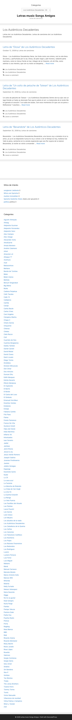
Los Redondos (9, 546)
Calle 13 (7, 297)
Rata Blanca (8, 629)
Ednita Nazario (9, 380)
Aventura (7, 260)
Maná (6, 566)
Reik (5, 635)
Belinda (6, 280)
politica (6, 202)
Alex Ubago (8, 237)
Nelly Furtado (9, 586)
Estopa (6, 409)
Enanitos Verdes (10, 403)
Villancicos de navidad (12, 698)
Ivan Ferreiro (8, 440)
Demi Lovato (8, 357)
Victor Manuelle (9, 695)
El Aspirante (8, 386)
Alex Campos (9, 234)
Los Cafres (8, 529)
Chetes (6, 331)
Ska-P (6, 672)
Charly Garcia (9, 323)
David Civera (8, 354)
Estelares (7, 406)
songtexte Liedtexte (11, 190)
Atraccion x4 (8, 254)
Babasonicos (8, 265)
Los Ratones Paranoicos (13, 543)
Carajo (6, 306)
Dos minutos (8, 372)
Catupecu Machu (10, 317)
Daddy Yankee (9, 346)
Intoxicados (8, 437)
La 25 (6, 477)
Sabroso (7, 655)
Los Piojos (7, 541)
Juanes (6, 463)
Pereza (6, 621)
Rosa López (8, 649)
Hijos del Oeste (9, 429)
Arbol (6, 251)
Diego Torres (8, 360)
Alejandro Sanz (9, 231)
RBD (5, 632)
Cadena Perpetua (10, 291)
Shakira (6, 667)
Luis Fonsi (7, 558)
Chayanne (7, 326)
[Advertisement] (36, 169)
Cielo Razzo (8, 334)
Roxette (7, 652)
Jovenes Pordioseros (12, 460)
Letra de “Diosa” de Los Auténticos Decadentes (29, 47)
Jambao (7, 446)
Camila (6, 303)
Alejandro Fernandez (11, 228)
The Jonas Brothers (11, 684)
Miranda (7, 581)
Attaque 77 (8, 257)
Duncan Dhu (8, 374)
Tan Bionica (8, 678)
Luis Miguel (8, 561)
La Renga (7, 498)
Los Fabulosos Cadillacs (13, 535)
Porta (6, 624)
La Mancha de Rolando (12, 486)
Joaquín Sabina (9, 457)
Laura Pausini (9, 509)
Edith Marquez (9, 377)
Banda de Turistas (11, 271)
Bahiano (7, 268)
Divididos (7, 363)
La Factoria (8, 483)
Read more (50, 63)
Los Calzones (9, 532)
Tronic (6, 692)
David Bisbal (8, 351)
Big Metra (7, 286)
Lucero (6, 552)
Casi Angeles (9, 314)
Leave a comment (11, 75)
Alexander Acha (10, 240)
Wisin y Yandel (9, 704)
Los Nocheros (9, 538)
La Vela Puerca (9, 500)
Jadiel (6, 443)
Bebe (6, 274)
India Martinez (9, 432)
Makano (7, 563)
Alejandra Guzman (11, 225)
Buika (6, 288)
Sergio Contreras (10, 658)
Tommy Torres (9, 690)
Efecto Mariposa (10, 383)
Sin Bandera (8, 669)
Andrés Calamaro (10, 248)
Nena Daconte (9, 592)
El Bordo (7, 392)
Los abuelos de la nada (12, 521)
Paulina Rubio (9, 618)
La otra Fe (7, 492)
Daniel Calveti (9, 349)
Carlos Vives (8, 311)
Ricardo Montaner (10, 641)
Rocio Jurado (9, 647)
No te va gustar (9, 598)
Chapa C (7, 320)
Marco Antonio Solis (11, 575)
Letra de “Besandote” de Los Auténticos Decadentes (32, 126)
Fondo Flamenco (10, 420)
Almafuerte (8, 243)
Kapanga (7, 469)
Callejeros (7, 300)
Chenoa (7, 329)
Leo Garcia (8, 512)
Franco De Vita (9, 423)
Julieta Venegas (10, 466)
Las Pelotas (8, 506)
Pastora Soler (9, 612)
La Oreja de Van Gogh (12, 489)
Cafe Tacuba (8, 294)
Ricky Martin (8, 644)
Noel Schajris (9, 601)
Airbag (6, 223)
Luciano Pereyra (10, 555)
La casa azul (8, 480)
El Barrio (7, 389)
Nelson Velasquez (10, 589)
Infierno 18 (8, 435)
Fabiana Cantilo (10, 412)
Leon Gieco (8, 515)
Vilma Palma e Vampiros (13, 701)
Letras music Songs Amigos (36, 15)
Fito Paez (7, 414)
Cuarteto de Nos (10, 340)
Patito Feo (7, 615)
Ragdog (7, 626)
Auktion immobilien (11, 196)
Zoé (5, 707)
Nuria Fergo (8, 604)
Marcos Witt (8, 578)
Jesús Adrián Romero (12, 455)
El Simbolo (8, 397)
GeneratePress (52, 717)
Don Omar (7, 369)
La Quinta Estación (11, 495)
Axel (5, 263)
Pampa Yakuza (9, 609)
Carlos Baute (8, 309)
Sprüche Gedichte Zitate (13, 199)
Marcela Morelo (9, 572)
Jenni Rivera (8, 449)
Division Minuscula (11, 366)
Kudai (6, 475)
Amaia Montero (9, 245)
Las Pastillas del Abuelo (13, 503)
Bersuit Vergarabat (11, 283)
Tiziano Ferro (9, 687)
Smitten (7, 675)
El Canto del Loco (10, 394)
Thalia (6, 681)
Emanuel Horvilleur (11, 400)
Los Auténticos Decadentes (15, 69)
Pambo (6, 606)
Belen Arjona (8, 277)
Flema (6, 417)
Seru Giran (8, 664)
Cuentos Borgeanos (11, 343)
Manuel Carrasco (10, 569)
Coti (5, 337)
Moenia (6, 584)
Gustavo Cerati (9, 426)
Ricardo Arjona (9, 638)
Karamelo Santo (10, 472)
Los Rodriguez (9, 549)
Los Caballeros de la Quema (14, 526)
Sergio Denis (8, 661)
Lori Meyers (8, 518)
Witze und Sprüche (11, 193)
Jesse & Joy (8, 452)
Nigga (6, 595)
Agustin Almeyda (10, 220)
